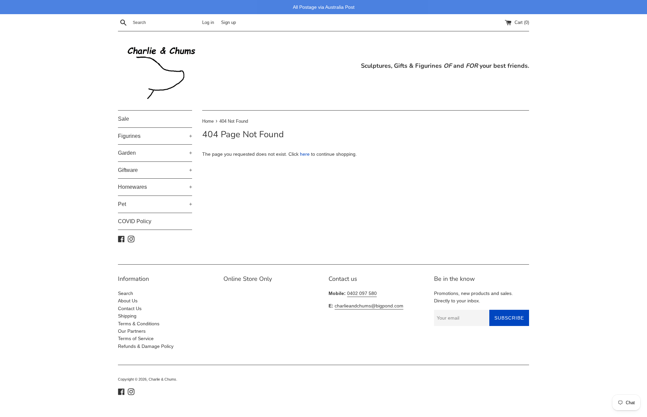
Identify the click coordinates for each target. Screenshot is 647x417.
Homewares (155, 187)
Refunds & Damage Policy (146, 346)
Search (125, 293)
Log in (208, 22)
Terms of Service (136, 338)
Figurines (155, 136)
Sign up (228, 22)
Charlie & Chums (162, 379)
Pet (155, 204)
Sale (123, 119)
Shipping (127, 316)
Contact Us (130, 308)
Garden (155, 153)
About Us (127, 300)
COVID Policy (134, 221)
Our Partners (132, 331)
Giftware (155, 170)
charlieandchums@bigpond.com (369, 305)
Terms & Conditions (138, 323)
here (305, 154)
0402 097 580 (362, 293)
